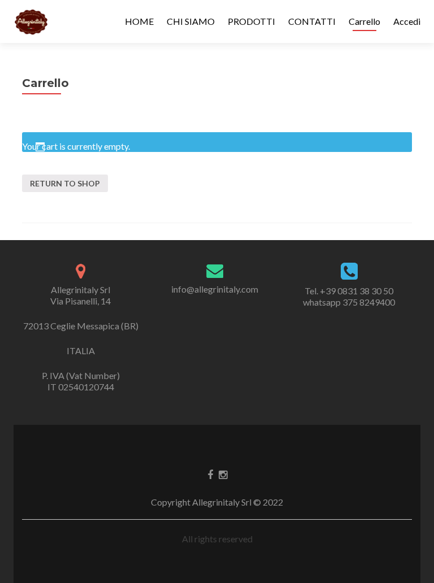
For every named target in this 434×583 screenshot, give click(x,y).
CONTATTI (312, 21)
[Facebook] (210, 474)
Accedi (406, 21)
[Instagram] (223, 474)
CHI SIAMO (191, 21)
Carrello (364, 21)
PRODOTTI (251, 21)
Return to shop (65, 183)
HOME (139, 21)
